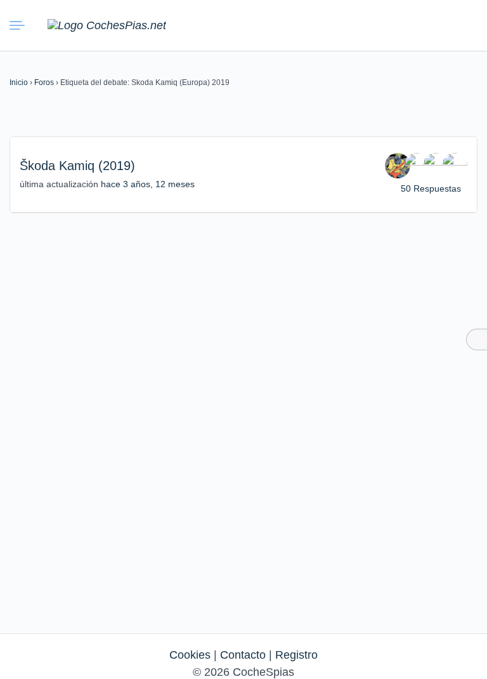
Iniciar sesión (433, 24)
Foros (44, 82)
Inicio (19, 82)
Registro (296, 655)
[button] (404, 25)
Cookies (190, 655)
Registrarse (463, 24)
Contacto (243, 655)
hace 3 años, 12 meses (148, 184)
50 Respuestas (431, 188)
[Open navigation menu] (19, 25)
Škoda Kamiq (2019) (77, 166)
